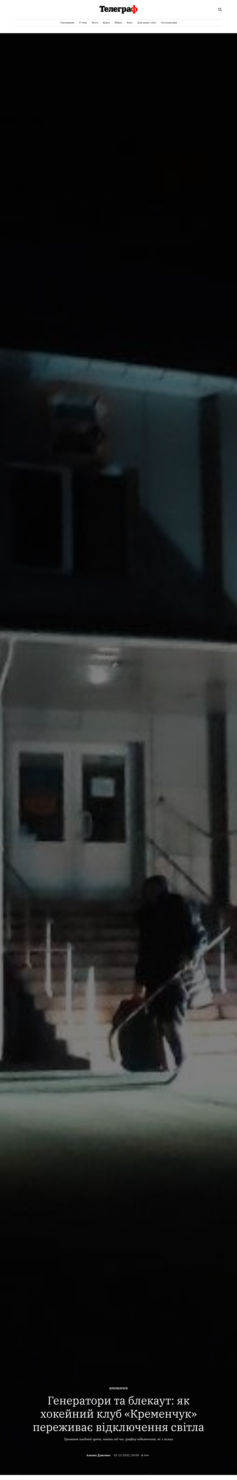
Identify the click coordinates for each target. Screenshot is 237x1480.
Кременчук (118, 1388)
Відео (106, 22)
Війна (118, 22)
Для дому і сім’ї (146, 22)
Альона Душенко (98, 1455)
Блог (130, 22)
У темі (83, 22)
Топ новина (67, 22)
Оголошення (169, 22)
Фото (95, 22)
